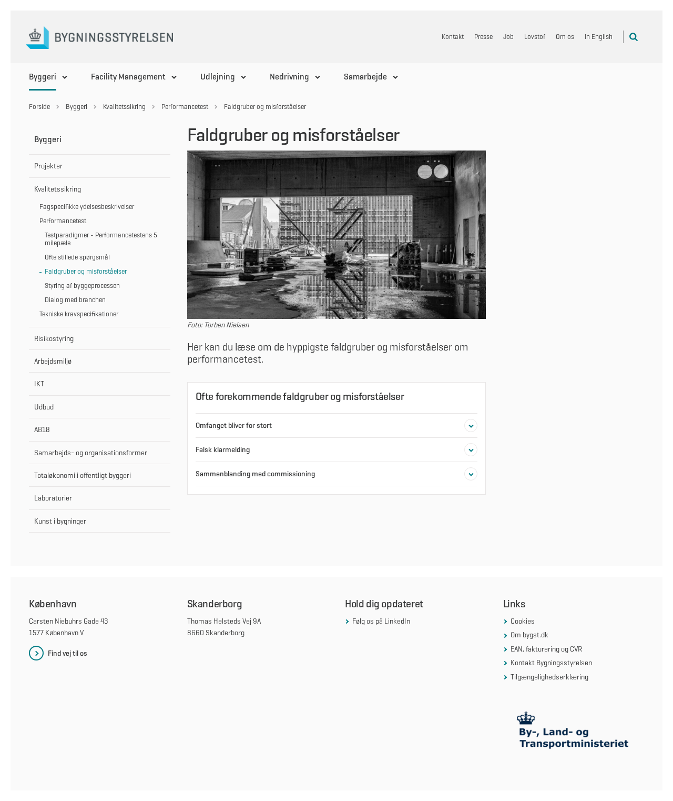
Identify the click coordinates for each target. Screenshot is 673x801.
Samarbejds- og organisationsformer (90, 452)
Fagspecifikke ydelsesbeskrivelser (86, 206)
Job (508, 36)
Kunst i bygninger (60, 521)
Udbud (44, 407)
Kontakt (453, 36)
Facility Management (128, 76)
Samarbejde (365, 76)
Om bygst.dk (529, 634)
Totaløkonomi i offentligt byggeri (82, 475)
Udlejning (217, 76)
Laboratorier (53, 498)
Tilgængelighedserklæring (549, 677)
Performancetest (62, 220)
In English (599, 36)
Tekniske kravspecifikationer (78, 313)
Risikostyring (54, 338)
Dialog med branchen (75, 299)
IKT (39, 383)
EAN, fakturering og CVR (546, 649)
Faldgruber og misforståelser (86, 271)
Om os (565, 36)
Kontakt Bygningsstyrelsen (551, 662)
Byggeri (42, 76)
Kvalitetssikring (57, 189)
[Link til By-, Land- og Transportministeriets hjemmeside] (574, 732)
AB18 (42, 429)
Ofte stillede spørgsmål (77, 257)
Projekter (48, 166)
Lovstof (534, 36)
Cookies (523, 621)
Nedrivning (289, 76)
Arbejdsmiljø (53, 361)
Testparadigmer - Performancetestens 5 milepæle (101, 239)
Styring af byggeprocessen (82, 285)
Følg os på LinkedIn (381, 621)
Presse (483, 36)
